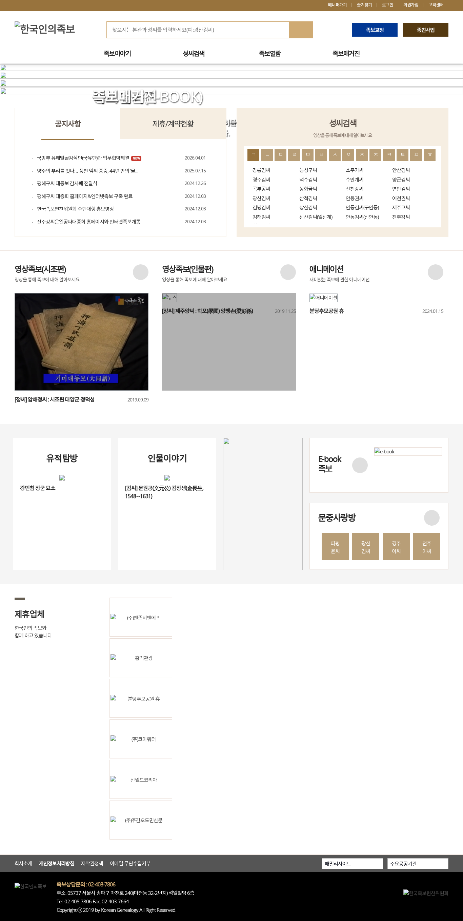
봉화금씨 (308, 188)
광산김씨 (261, 198)
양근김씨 (401, 179)
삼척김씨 (308, 198)
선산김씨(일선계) (315, 216)
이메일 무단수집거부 (130, 863)
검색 (301, 30)
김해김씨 (261, 216)
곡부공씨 (261, 188)
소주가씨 (354, 170)
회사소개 (23, 863)
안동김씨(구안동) (362, 207)
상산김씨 (308, 207)
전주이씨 (426, 547)
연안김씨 (401, 188)
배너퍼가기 (337, 5)
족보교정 (375, 29)
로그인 (387, 5)
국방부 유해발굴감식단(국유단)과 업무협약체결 (83, 157)
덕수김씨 (308, 179)
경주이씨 (396, 547)
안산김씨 (401, 170)
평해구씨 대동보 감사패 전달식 (67, 183)
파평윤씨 (335, 547)
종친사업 (426, 29)
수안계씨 (354, 179)
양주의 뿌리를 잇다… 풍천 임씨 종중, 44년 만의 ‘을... (87, 170)
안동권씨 (354, 198)
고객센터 (435, 5)
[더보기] (140, 272)
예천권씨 (401, 198)
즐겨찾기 (364, 5)
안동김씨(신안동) (362, 216)
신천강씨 (354, 188)
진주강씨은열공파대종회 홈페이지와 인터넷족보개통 (88, 221)
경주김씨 (261, 179)
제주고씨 (401, 207)
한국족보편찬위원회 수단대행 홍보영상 (75, 208)
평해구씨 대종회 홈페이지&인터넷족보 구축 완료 (85, 196)
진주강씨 (401, 216)
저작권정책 (92, 863)
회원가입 (410, 5)
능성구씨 (308, 170)
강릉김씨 (261, 170)
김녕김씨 (261, 207)
